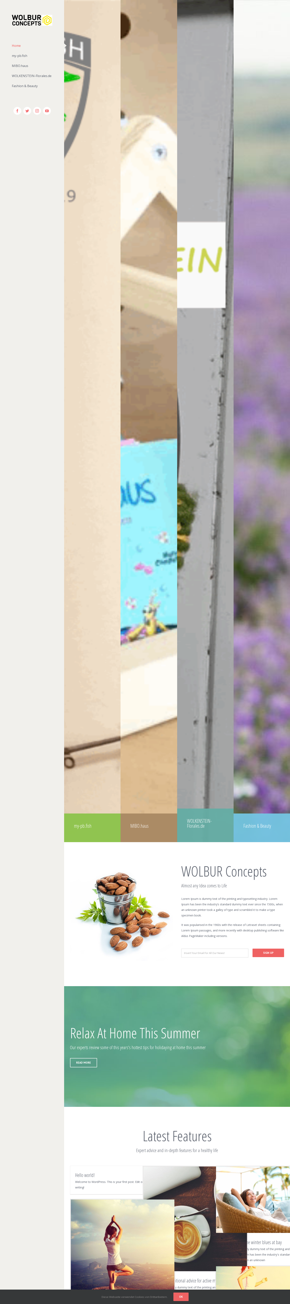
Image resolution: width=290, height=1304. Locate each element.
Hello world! (85, 1175)
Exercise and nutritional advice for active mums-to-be (190, 1280)
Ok (181, 1296)
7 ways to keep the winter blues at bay (251, 1242)
